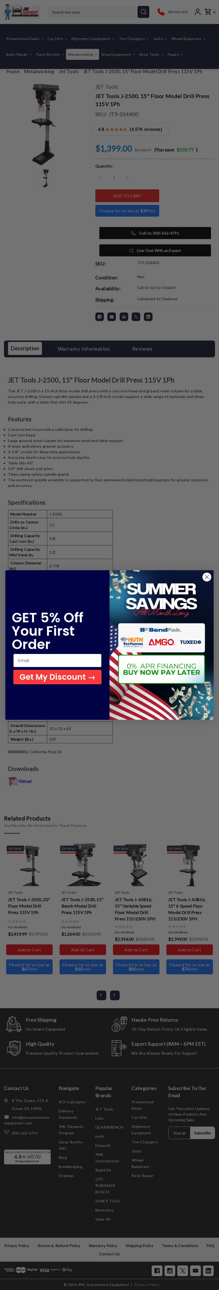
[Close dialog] (207, 577)
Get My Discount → (57, 677)
